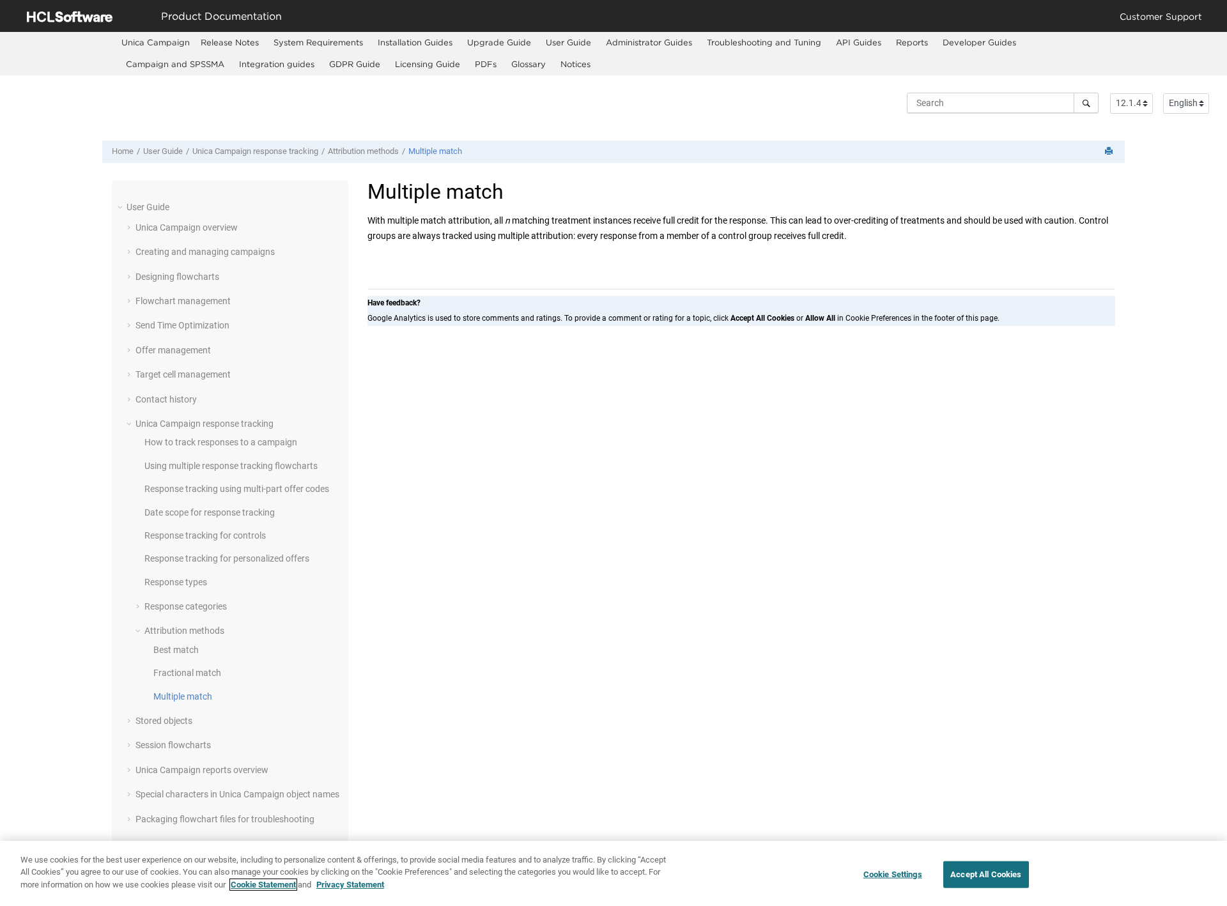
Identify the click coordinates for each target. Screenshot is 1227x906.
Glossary (528, 63)
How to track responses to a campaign (220, 442)
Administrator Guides (649, 42)
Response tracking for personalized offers (226, 558)
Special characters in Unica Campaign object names (237, 794)
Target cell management (183, 374)
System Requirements (318, 42)
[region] (613, 873)
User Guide (568, 42)
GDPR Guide (354, 63)
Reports (912, 42)
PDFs (486, 63)
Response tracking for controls (205, 535)
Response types (175, 582)
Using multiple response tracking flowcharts (231, 466)
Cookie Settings (892, 874)
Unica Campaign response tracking (255, 151)
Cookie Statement (263, 884)
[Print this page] (1110, 152)
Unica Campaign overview (186, 227)
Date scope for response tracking (209, 512)
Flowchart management (183, 301)
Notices (575, 63)
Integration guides (276, 63)
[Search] (1086, 103)
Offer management (173, 350)
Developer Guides (979, 42)
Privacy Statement (350, 884)
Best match (176, 650)
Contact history (166, 399)
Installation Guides (415, 42)
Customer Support (1161, 16)
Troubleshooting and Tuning (764, 42)
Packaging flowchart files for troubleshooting (224, 819)
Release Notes (230, 42)
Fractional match (187, 673)
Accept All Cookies (985, 874)
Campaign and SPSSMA (175, 63)
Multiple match (435, 151)
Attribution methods (363, 151)
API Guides (858, 42)
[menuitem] (155, 42)
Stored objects (163, 721)
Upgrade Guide (499, 42)
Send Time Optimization (182, 325)
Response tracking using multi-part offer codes (236, 489)
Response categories (185, 606)
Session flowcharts (173, 745)
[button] (121, 207)
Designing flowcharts (177, 277)
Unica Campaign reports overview (201, 770)
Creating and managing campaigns (205, 252)
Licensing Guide (427, 63)
